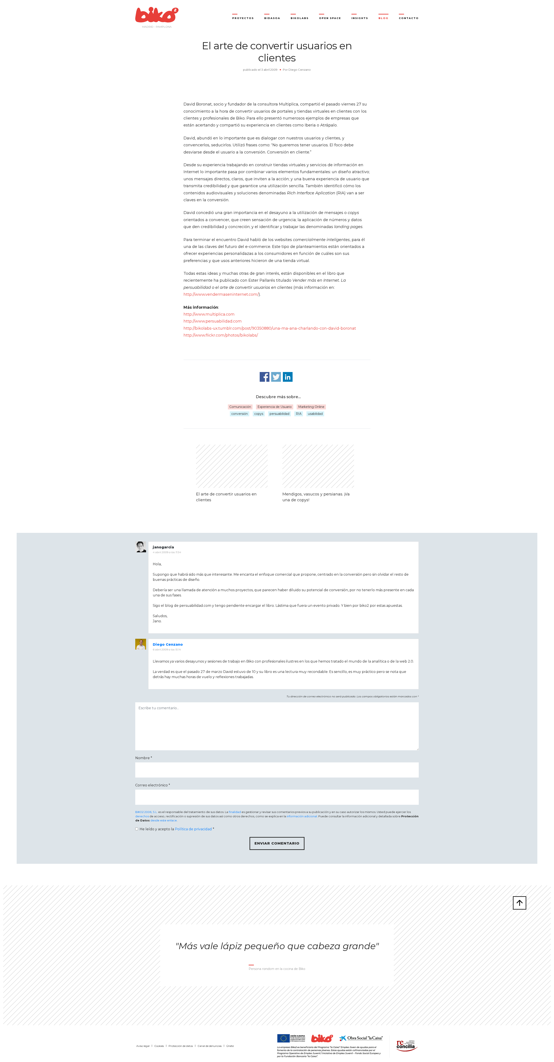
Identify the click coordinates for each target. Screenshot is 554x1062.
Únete (230, 1046)
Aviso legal (143, 1046)
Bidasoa (272, 18)
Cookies (159, 1046)
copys (258, 414)
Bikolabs (300, 18)
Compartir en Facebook (264, 377)
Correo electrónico (152, 785)
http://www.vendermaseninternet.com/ (221, 294)
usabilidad (315, 414)
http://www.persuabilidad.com (213, 321)
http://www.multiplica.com (209, 314)
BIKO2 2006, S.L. (146, 812)
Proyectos (243, 18)
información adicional (302, 816)
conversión (239, 414)
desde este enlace (163, 820)
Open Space (330, 18)
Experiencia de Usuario (275, 407)
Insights (359, 18)
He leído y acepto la (177, 829)
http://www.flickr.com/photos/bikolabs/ (221, 335)
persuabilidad (279, 414)
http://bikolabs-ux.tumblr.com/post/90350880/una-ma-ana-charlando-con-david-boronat (270, 328)
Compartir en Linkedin (288, 377)
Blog (383, 18)
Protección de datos (181, 1046)
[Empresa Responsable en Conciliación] (406, 1045)
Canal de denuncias (210, 1046)
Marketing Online (311, 407)
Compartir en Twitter (276, 377)
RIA (298, 414)
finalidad (235, 812)
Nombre (143, 758)
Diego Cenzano (299, 69)
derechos (142, 816)
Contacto (409, 18)
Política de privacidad (193, 829)
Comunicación (240, 407)
